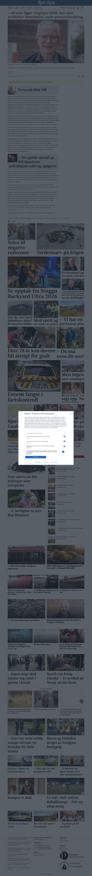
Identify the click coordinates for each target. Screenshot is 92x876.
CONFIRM (35, 457)
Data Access (46, 462)
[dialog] (46, 438)
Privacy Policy (54, 462)
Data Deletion (38, 462)
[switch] (64, 436)
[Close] (71, 414)
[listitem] (46, 433)
